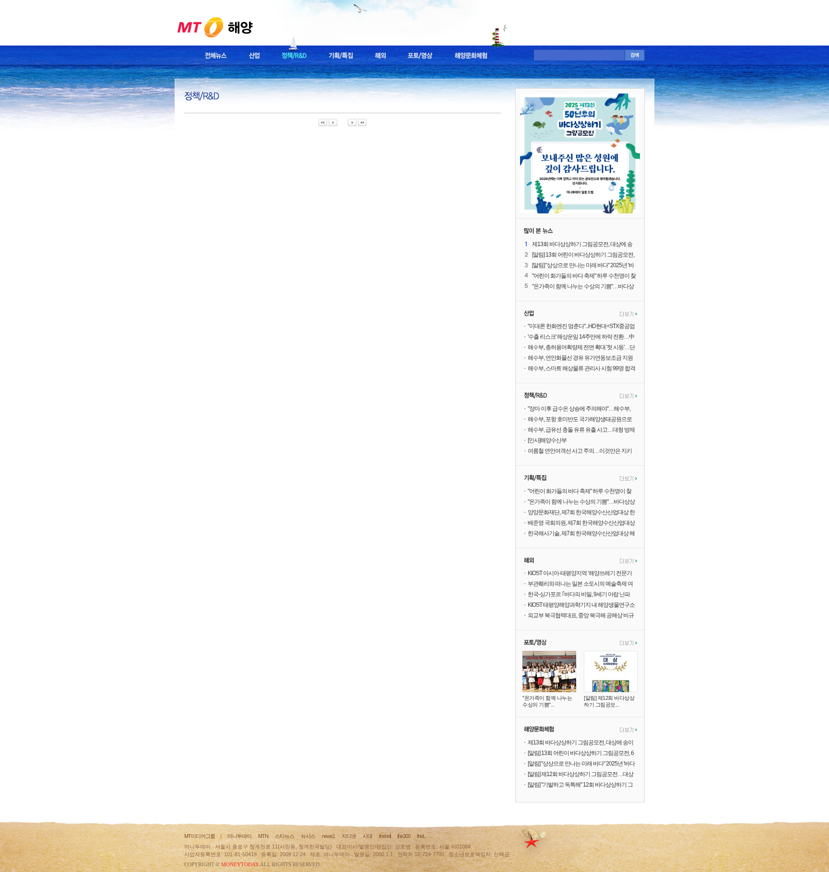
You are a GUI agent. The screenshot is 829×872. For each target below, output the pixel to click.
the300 (403, 836)
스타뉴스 (284, 836)
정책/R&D (294, 55)
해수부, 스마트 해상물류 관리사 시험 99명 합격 (581, 368)
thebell (385, 836)
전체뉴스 (215, 55)
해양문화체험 (471, 55)
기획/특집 (341, 55)
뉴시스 (308, 836)
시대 (367, 836)
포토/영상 (420, 55)
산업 (254, 55)
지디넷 (349, 836)
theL (421, 836)
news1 (328, 836)
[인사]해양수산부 (547, 440)
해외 (380, 55)
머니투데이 (239, 836)
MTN (263, 836)
